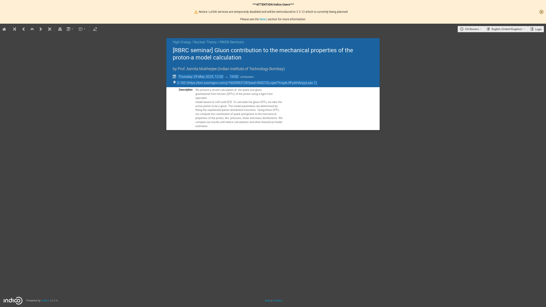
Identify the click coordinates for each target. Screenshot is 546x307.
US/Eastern (472, 29)
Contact (277, 300)
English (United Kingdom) (507, 29)
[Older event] (23, 29)
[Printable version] (60, 29)
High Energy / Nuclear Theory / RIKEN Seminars (208, 42)
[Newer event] (40, 29)
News (263, 19)
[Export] (70, 29)
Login (538, 29)
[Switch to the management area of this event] (95, 29)
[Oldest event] (15, 29)
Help (267, 300)
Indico (45, 300)
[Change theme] (82, 29)
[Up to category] (32, 29)
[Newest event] (49, 29)
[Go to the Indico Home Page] (4, 29)
